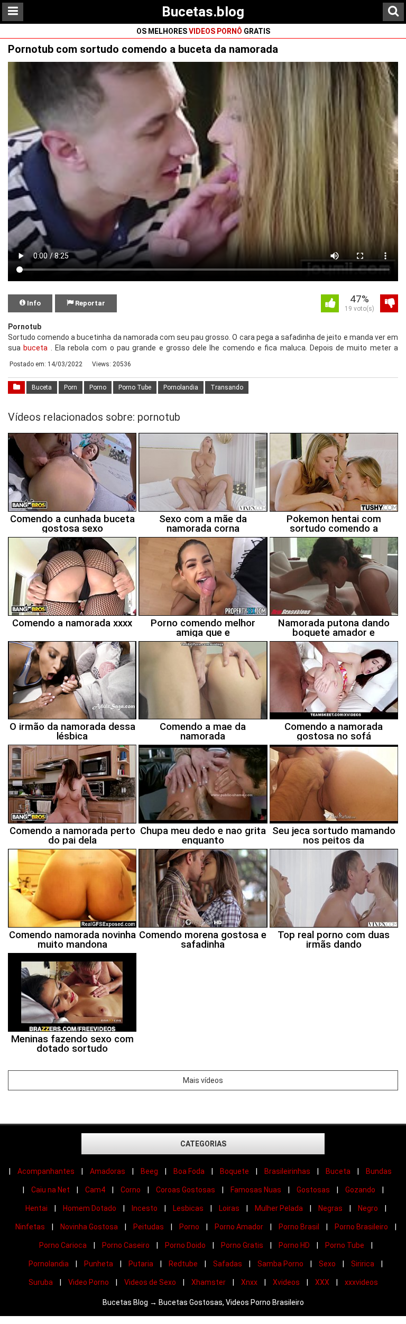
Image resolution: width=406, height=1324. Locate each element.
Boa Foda (189, 1171)
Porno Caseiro (126, 1245)
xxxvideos (361, 1282)
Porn (70, 387)
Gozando (360, 1190)
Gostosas (313, 1190)
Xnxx (249, 1282)
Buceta (42, 387)
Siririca (362, 1264)
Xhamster (208, 1282)
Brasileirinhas (287, 1171)
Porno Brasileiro (361, 1227)
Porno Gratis (242, 1245)
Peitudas (148, 1227)
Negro (368, 1208)
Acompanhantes (46, 1171)
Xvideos (286, 1282)
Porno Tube (134, 387)
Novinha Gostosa (89, 1227)
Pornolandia (180, 387)
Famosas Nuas (255, 1190)
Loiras (229, 1208)
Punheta (98, 1264)
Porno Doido (185, 1245)
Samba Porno (280, 1264)
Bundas (379, 1171)
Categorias (203, 1144)
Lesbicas (188, 1208)
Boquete (234, 1171)
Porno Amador (239, 1227)
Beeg (149, 1171)
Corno (131, 1190)
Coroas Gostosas (185, 1190)
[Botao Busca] (393, 12)
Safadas (227, 1264)
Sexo (327, 1264)
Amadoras (107, 1171)
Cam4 (95, 1190)
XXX (322, 1282)
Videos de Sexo (150, 1282)
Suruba (41, 1282)
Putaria (140, 1264)
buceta (35, 348)
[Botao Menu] (12, 12)
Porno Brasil (299, 1227)
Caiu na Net (50, 1190)
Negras (330, 1208)
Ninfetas (30, 1227)
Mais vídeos (203, 1080)
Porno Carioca (63, 1245)
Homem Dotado (89, 1208)
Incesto (145, 1208)
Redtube (183, 1264)
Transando (226, 387)
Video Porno (88, 1282)
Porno (97, 387)
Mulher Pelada (279, 1208)
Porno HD (294, 1245)
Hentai (36, 1208)
